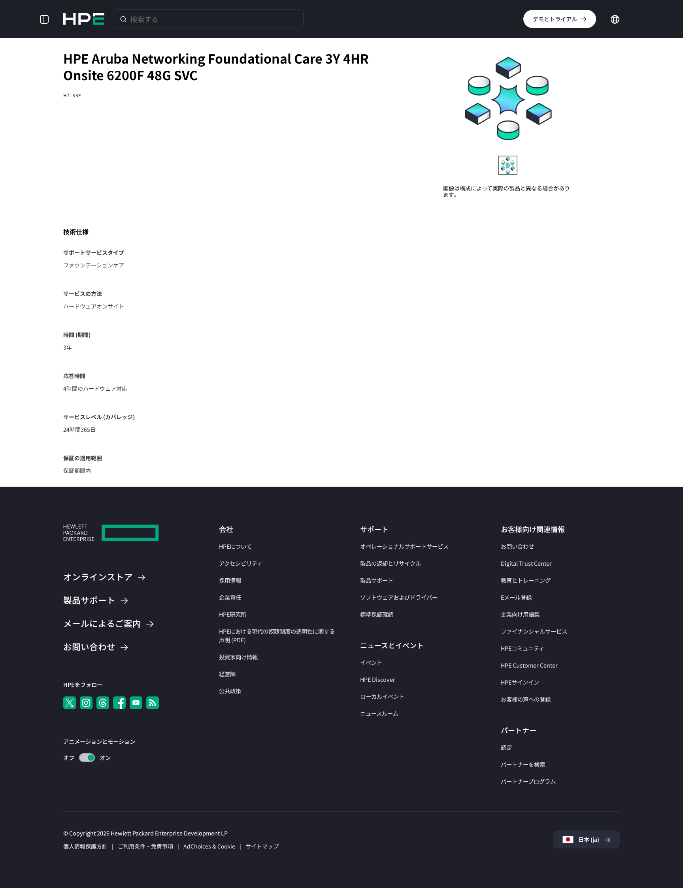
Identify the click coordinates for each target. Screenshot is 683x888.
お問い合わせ (517, 546)
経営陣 (227, 674)
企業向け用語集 (520, 614)
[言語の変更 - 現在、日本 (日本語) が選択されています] (615, 18)
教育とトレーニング (526, 580)
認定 (506, 747)
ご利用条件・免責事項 (145, 846)
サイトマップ (262, 846)
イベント (371, 662)
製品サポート (376, 580)
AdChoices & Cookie (209, 846)
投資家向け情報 (238, 657)
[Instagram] (86, 702)
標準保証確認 (376, 614)
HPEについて (235, 546)
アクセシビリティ (240, 563)
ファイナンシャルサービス (534, 631)
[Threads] (102, 702)
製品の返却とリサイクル (390, 563)
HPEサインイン (520, 682)
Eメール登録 (516, 597)
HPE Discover (377, 679)
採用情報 (230, 580)
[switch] (82, 757)
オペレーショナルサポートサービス (404, 546)
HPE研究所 (232, 614)
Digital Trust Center (526, 563)
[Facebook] (119, 702)
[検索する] (123, 19)
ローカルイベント (382, 696)
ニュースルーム (379, 713)
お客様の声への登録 (526, 699)
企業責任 (230, 597)
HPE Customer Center (529, 665)
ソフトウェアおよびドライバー (399, 597)
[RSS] (152, 702)
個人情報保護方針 (85, 846)
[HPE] (111, 534)
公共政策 (230, 691)
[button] (44, 18)
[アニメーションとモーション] (87, 757)
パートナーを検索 (523, 764)
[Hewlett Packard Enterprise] (83, 19)
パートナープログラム (528, 781)
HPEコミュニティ (522, 648)
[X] (69, 702)
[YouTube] (136, 702)
